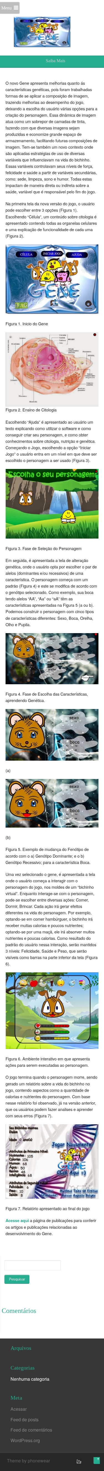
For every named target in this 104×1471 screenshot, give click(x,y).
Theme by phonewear (28, 1460)
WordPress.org (25, 1440)
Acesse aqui (17, 1220)
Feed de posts (25, 1419)
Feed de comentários (31, 1430)
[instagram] (78, 1461)
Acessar (19, 1409)
